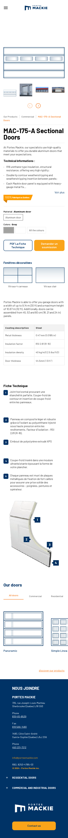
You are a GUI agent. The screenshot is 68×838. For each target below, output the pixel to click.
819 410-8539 (19, 716)
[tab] (13, 596)
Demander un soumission (49, 245)
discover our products (52, 670)
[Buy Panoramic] (23, 626)
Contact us (34, 825)
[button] (7, 778)
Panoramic (10, 650)
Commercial (28, 116)
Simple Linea (59, 650)
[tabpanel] (34, 636)
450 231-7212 (19, 747)
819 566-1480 (19, 726)
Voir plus (60, 192)
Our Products (10, 116)
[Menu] (5, 8)
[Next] (38, 106)
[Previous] (30, 663)
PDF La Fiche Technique (18, 245)
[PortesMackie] (36, 7)
